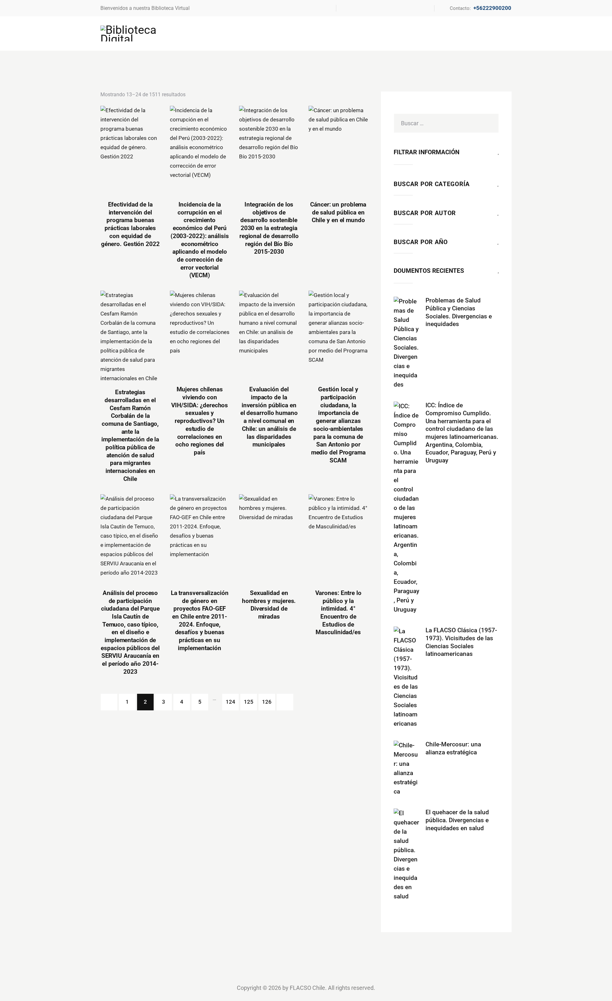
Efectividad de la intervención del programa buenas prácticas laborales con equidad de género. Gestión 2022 (130, 224)
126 (267, 702)
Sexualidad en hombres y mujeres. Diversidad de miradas (269, 604)
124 (230, 702)
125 (248, 702)
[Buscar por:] (446, 123)
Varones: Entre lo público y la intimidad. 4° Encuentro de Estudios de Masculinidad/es (338, 612)
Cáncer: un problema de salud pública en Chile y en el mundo (338, 212)
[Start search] (508, 33)
